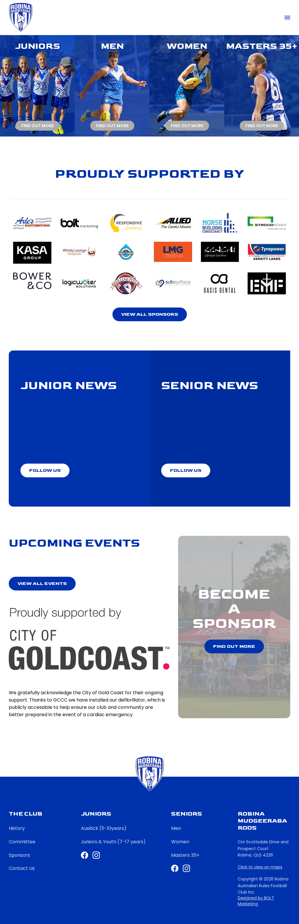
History (17, 828)
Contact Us (22, 868)
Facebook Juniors (84, 855)
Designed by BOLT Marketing (256, 901)
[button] (149, 314)
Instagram (186, 868)
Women (180, 841)
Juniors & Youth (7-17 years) (113, 841)
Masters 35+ (185, 855)
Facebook (174, 868)
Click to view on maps (260, 867)
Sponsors (19, 855)
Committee (22, 841)
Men (176, 828)
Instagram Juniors (96, 855)
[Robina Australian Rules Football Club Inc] (21, 17)
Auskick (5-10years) (103, 828)
